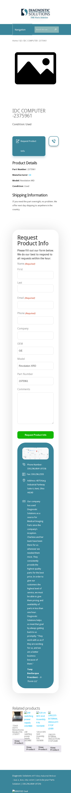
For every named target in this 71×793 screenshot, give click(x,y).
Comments (23, 389)
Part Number (25, 374)
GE (20, 41)
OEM (20, 343)
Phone (26, 313)
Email (26, 297)
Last (19, 282)
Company (23, 328)
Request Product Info (28, 146)
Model (21, 358)
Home (15, 41)
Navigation (20, 29)
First (20, 269)
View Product (19, 742)
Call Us (54, 141)
